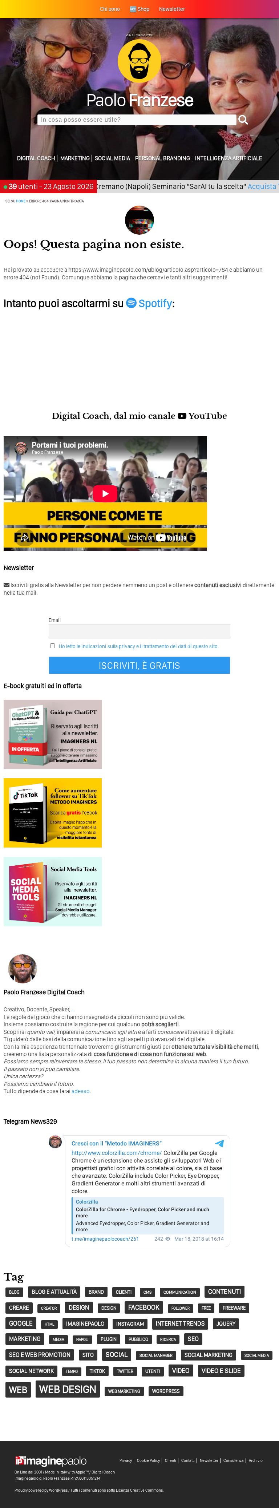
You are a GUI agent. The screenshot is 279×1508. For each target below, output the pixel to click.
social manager (156, 1355)
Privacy (126, 1460)
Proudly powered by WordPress (41, 1490)
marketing (25, 1338)
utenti (152, 1371)
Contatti (188, 1460)
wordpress (166, 1391)
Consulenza (233, 1460)
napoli (82, 1339)
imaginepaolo (85, 1323)
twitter (125, 1371)
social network (31, 1370)
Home (20, 201)
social (117, 1354)
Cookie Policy (148, 1460)
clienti (124, 1292)
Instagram (130, 1324)
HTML (49, 1324)
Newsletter (209, 1460)
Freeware (234, 1308)
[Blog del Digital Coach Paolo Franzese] (139, 80)
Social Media (112, 158)
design (79, 1307)
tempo (72, 1371)
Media (58, 1339)
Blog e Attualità (54, 1291)
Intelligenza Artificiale (228, 158)
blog (14, 1292)
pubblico (138, 1339)
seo (193, 1338)
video (181, 1370)
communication (179, 1292)
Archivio (256, 1460)
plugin (109, 1339)
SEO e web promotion (39, 1354)
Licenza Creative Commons (139, 1490)
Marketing (75, 158)
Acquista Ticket (249, 186)
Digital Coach (36, 158)
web (18, 1389)
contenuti (224, 1291)
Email (55, 620)
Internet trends (180, 1323)
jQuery (226, 1323)
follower (180, 1308)
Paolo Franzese (56, 1478)
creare (19, 1307)
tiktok (97, 1371)
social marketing (208, 1354)
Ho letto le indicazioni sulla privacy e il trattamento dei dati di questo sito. (139, 646)
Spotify (154, 303)
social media (256, 1355)
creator (49, 1308)
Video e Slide (221, 1370)
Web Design (67, 1389)
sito (88, 1354)
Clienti (170, 1460)
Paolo (139, 99)
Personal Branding (162, 158)
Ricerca (168, 1339)
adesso (81, 1091)
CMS (147, 1292)
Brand (96, 1292)
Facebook (143, 1307)
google (21, 1323)
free (206, 1308)
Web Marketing (124, 1391)
